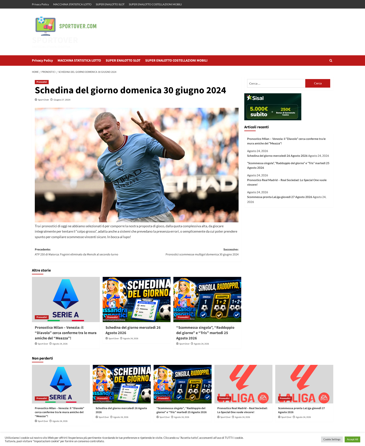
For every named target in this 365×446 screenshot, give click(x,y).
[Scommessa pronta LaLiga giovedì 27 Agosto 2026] (304, 384)
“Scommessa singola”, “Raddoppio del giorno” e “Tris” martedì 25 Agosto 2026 (205, 333)
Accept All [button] (352, 439)
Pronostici (41, 82)
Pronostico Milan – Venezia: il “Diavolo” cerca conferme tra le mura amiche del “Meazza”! (66, 333)
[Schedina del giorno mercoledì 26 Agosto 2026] (137, 299)
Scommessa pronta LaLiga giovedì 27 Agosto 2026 (279, 197)
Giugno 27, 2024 (62, 99)
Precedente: (76, 252)
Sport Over (43, 99)
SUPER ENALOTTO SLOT (110, 4)
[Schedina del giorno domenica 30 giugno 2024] (137, 165)
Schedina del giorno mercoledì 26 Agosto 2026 (277, 156)
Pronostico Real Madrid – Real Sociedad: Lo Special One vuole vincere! (287, 182)
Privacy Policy (40, 4)
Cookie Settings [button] (331, 439)
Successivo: (202, 252)
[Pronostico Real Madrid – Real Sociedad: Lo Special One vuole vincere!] (243, 384)
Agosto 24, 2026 (59, 343)
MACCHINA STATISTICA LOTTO (72, 4)
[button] (330, 60)
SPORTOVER (55, 40)
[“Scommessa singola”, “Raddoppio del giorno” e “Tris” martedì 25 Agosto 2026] (207, 299)
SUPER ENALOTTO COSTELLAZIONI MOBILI (155, 4)
